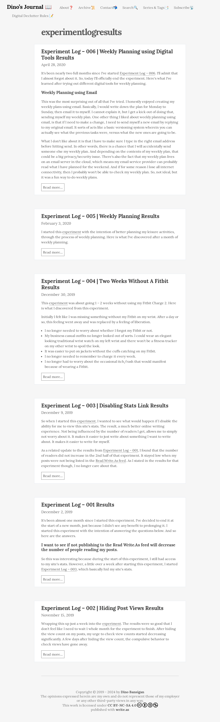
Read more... (53, 187)
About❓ (66, 7)
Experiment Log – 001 (120, 450)
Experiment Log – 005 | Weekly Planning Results (100, 216)
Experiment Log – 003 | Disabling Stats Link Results (104, 405)
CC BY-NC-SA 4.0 (122, 705)
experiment (71, 232)
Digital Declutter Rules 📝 (32, 16)
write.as (122, 709)
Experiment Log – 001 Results (77, 504)
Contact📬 (108, 7)
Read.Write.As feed (111, 460)
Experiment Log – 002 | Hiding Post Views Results (102, 608)
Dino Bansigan (132, 692)
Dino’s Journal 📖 (29, 6)
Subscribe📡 (184, 7)
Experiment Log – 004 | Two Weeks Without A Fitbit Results (104, 284)
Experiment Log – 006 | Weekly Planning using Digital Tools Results (107, 54)
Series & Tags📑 (156, 7)
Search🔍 (130, 7)
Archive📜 (86, 7)
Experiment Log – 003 (59, 569)
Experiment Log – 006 (137, 73)
